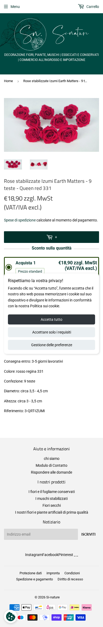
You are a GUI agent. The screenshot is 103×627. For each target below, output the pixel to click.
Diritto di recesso (70, 579)
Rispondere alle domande (51, 472)
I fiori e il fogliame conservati (52, 492)
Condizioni (72, 573)
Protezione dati (31, 573)
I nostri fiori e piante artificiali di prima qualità (51, 512)
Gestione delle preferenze (51, 345)
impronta (53, 573)
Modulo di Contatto (51, 465)
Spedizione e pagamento (34, 579)
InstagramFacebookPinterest (49, 555)
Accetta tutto (51, 319)
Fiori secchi (52, 505)
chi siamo (51, 458)
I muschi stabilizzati (51, 498)
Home (8, 81)
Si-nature (53, 597)
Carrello (92, 7)
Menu (15, 7)
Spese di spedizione (20, 220)
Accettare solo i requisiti (51, 332)
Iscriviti (88, 534)
